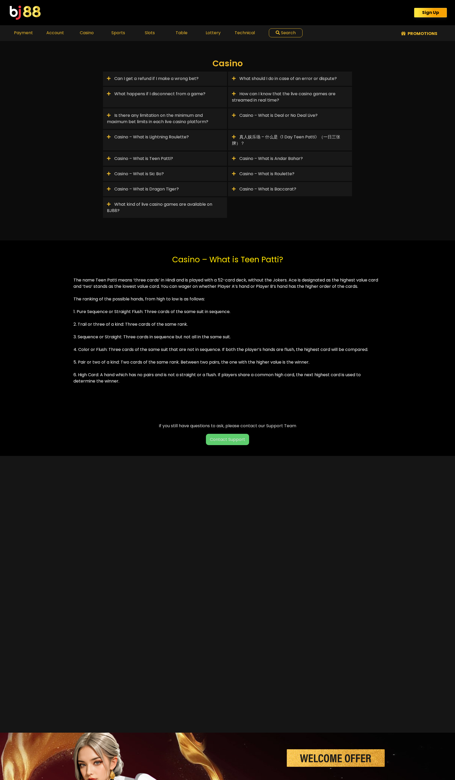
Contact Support (227, 439)
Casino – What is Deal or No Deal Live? (278, 115)
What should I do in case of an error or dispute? (287, 79)
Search (288, 33)
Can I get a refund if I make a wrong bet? (156, 79)
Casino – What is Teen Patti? (143, 158)
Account (55, 33)
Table (181, 33)
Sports (118, 33)
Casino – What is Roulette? (266, 174)
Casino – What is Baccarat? (267, 189)
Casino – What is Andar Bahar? (270, 158)
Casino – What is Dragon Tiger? (146, 189)
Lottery (213, 33)
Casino (87, 33)
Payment (23, 33)
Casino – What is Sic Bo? (138, 174)
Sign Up (430, 12)
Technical (245, 33)
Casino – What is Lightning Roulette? (151, 137)
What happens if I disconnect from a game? (159, 94)
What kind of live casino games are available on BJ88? (159, 207)
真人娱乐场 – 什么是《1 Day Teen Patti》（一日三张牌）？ (286, 140)
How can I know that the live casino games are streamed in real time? (283, 97)
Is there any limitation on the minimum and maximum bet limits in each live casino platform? (157, 118)
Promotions (422, 34)
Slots (150, 33)
